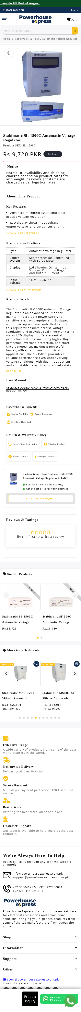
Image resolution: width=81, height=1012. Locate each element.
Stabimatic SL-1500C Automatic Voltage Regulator (47, 39)
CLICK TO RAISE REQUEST (40, 498)
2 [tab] (41, 638)
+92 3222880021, (51, 887)
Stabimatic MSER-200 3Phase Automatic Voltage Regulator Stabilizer (18, 696)
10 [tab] (55, 718)
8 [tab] (47, 718)
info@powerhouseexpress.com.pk (38, 873)
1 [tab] (38, 638)
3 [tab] (28, 718)
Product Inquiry (30, 998)
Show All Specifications (23, 290)
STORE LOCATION (15, 10)
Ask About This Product (61, 999)
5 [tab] (36, 718)
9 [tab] (51, 718)
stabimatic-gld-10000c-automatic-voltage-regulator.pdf (37, 389)
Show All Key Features (22, 233)
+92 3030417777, (25, 887)
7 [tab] (43, 718)
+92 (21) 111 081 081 (28, 891)
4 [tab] (32, 718)
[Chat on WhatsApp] (70, 1001)
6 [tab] (39, 718)
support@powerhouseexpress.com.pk (41, 877)
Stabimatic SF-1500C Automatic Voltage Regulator (17, 620)
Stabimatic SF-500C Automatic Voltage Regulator (57, 620)
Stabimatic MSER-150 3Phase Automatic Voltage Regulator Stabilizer (58, 696)
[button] (72, 19)
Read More (14, 371)
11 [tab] (59, 718)
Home (6, 39)
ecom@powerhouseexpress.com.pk (32, 979)
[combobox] (37, 30)
